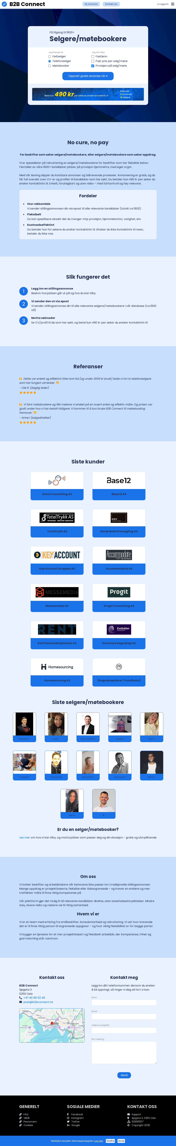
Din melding (97, 1039)
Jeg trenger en (55, 52)
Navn (94, 997)
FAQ (26, 1114)
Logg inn (164, 4)
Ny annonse (91, 4)
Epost (94, 1011)
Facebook (77, 1114)
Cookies (28, 1125)
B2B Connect (27, 4)
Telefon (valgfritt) (100, 1025)
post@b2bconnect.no (38, 1002)
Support (136, 1114)
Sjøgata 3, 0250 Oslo (144, 1118)
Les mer (24, 837)
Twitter (75, 1121)
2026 (147, 1125)
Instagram (77, 1118)
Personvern (30, 1121)
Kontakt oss (111, 4)
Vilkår (27, 1118)
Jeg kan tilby (98, 52)
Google (75, 1125)
